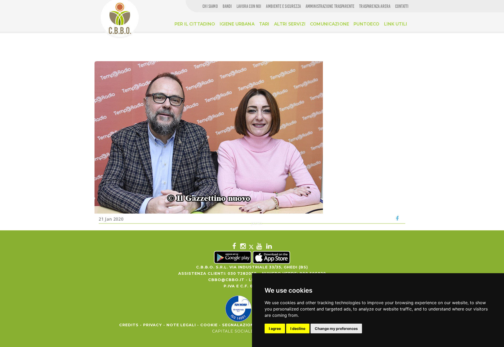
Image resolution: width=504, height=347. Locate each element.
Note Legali (181, 325)
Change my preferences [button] (336, 328)
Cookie (209, 325)
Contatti (401, 6)
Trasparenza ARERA (374, 6)
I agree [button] (275, 328)
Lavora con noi (249, 6)
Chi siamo (210, 6)
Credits (129, 325)
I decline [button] (297, 328)
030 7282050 (242, 273)
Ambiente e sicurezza (283, 6)
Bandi (227, 6)
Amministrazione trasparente (330, 6)
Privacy (152, 325)
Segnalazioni (238, 325)
